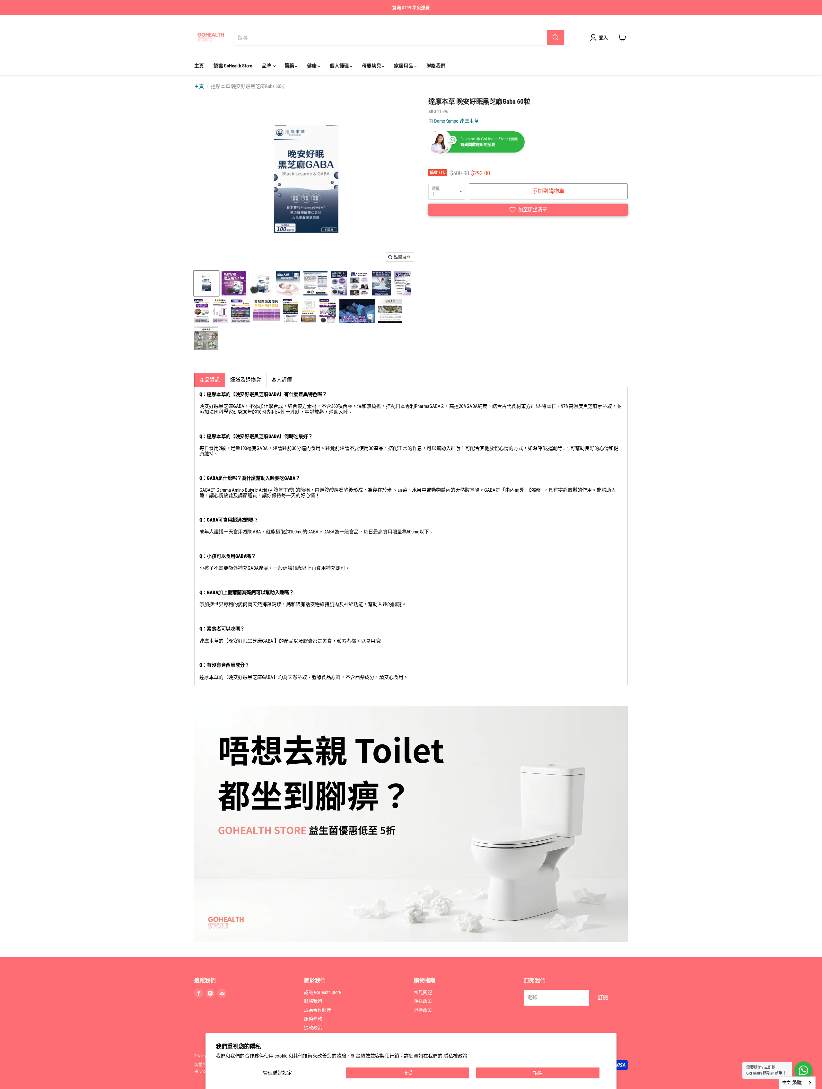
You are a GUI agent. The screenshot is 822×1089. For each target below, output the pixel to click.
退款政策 (313, 1027)
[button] (528, 210)
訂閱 (603, 997)
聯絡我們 (435, 66)
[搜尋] (555, 37)
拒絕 (538, 1073)
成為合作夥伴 (317, 1010)
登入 (603, 37)
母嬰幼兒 (372, 66)
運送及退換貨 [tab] (245, 380)
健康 (312, 66)
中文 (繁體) (792, 1082)
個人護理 (340, 66)
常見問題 (423, 992)
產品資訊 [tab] (209, 380)
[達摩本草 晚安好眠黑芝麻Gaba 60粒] (206, 283)
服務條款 (313, 1018)
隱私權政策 (455, 1056)
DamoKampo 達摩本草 (456, 121)
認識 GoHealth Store (233, 66)
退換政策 (423, 1010)
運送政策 (423, 1001)
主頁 (199, 66)
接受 (408, 1073)
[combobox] (797, 1082)
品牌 (267, 66)
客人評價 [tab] (281, 380)
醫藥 (289, 66)
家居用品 (404, 66)
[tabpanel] (411, 536)
